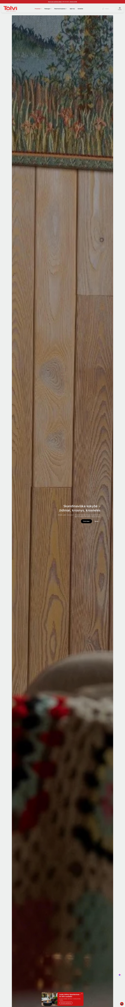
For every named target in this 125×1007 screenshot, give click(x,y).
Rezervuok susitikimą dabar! (55, 1)
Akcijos (97, 521)
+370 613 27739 (73, 1)
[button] (119, 975)
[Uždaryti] (82, 994)
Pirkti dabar (86, 521)
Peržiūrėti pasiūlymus (66, 1003)
